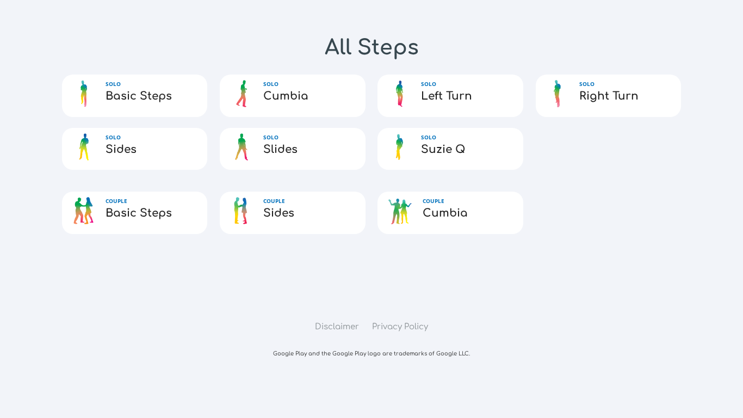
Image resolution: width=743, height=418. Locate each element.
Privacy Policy (400, 326)
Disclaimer (337, 326)
